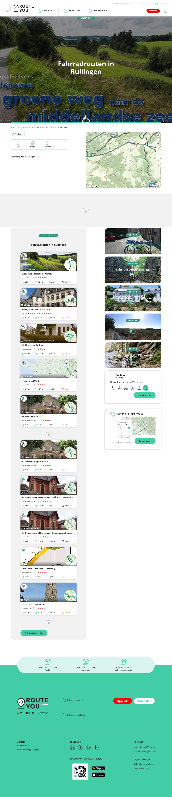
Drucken (47, 146)
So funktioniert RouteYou (122, 3)
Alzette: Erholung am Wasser (35, 461)
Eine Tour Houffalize (31, 416)
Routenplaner (145, 441)
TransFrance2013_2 (30, 381)
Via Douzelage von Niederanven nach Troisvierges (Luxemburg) (51, 497)
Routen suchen (144, 395)
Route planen (76, 700)
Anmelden (144, 701)
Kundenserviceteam (145, 764)
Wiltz (47, 127)
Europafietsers (13, 121)
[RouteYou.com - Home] (24, 8)
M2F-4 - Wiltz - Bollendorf (33, 604)
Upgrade (153, 10)
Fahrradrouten (15, 127)
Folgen (33, 146)
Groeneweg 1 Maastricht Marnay (37, 274)
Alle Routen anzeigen (34, 633)
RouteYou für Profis (143, 3)
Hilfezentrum (142, 768)
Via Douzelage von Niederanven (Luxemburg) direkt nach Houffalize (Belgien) (57, 533)
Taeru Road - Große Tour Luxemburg (38, 568)
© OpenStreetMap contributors (151, 187)
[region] (123, 160)
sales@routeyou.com (145, 751)
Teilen (18, 146)
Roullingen (53, 127)
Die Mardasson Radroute (33, 345)
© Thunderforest (137, 187)
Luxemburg (25, 127)
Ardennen (41, 127)
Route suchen (77, 715)
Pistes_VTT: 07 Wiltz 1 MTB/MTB (36, 309)
